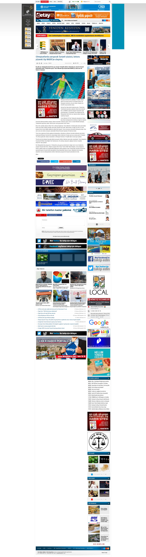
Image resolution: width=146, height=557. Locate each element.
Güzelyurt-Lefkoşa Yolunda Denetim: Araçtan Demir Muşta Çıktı (97, 405)
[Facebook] (37, 63)
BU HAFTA (99, 544)
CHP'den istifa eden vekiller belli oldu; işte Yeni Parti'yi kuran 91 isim (52, 309)
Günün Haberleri (45, 1)
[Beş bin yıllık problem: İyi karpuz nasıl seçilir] (93, 459)
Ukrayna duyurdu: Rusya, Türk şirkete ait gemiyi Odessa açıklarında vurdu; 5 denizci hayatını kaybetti (59, 319)
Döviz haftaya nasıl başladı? (95, 387)
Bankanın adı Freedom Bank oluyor (43, 304)
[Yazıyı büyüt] (85, 63)
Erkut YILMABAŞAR (96, 197)
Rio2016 (69, 548)
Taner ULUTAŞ (95, 220)
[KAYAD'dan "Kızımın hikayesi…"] (93, 493)
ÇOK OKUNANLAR (92, 503)
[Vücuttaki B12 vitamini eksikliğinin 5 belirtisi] (104, 468)
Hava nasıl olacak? (94, 389)
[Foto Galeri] (45, 20)
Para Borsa (49, 548)
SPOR (44, 548)
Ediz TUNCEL (92, 213)
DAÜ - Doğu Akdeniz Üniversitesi (60, 548)
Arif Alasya (95, 202)
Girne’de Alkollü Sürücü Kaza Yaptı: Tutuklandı (97, 407)
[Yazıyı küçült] (81, 63)
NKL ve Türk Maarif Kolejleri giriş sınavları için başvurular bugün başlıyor (98, 382)
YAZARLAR (90, 192)
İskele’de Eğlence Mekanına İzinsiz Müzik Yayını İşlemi (98, 409)
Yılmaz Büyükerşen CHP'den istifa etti (46, 315)
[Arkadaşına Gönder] (76, 63)
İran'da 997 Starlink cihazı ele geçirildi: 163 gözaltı (76, 20)
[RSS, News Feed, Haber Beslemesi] (109, 20)
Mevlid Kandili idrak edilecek (95, 395)
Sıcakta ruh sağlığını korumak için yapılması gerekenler (97, 392)
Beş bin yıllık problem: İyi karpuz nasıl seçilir (42, 263)
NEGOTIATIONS (90, 548)
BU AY (94, 544)
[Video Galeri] (55, 20)
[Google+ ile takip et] (107, 20)
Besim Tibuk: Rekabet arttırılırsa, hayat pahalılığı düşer (64, 53)
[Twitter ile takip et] (105, 20)
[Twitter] (39, 63)
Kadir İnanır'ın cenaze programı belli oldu (47, 326)
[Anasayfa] (38, 20)
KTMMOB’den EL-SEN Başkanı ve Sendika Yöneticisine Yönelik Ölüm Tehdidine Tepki (98, 398)
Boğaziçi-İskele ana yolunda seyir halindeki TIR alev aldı (98, 53)
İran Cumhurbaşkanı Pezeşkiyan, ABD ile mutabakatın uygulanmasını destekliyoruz (76, 36)
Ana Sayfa (38, 1)
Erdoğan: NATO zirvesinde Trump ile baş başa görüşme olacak (51, 328)
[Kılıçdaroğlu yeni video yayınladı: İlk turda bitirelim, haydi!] (104, 484)
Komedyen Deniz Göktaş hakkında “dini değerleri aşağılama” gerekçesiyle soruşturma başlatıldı (58, 324)
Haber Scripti (104, 552)
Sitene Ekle (60, 1)
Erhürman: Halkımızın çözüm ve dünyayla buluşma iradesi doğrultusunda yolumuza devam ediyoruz (47, 53)
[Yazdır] (78, 63)
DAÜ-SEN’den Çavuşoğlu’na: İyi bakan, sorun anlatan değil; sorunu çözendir (98, 384)
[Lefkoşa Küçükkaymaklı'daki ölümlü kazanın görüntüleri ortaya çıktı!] (104, 493)
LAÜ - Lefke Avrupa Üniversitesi (79, 548)
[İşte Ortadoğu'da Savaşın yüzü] (93, 468)
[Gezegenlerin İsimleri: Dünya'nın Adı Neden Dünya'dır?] (104, 459)
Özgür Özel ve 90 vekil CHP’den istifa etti (46, 313)
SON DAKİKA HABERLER (93, 378)
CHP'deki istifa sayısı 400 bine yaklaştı (46, 317)
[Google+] (41, 63)
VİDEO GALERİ (91, 478)
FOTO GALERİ (91, 453)
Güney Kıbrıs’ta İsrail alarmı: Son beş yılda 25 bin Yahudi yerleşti (98, 386)
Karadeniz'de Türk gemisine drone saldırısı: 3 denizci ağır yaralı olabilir (78, 286)
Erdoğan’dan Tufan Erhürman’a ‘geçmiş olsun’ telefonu (49, 321)
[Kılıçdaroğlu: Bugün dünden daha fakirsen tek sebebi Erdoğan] (93, 484)
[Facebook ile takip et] (103, 20)
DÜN (103, 544)
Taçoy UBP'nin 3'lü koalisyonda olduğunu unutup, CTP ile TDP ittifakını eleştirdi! (80, 53)
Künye (51, 1)
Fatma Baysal (96, 208)
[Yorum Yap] (74, 63)
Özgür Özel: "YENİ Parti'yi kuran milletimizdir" (47, 311)
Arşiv (55, 1)
